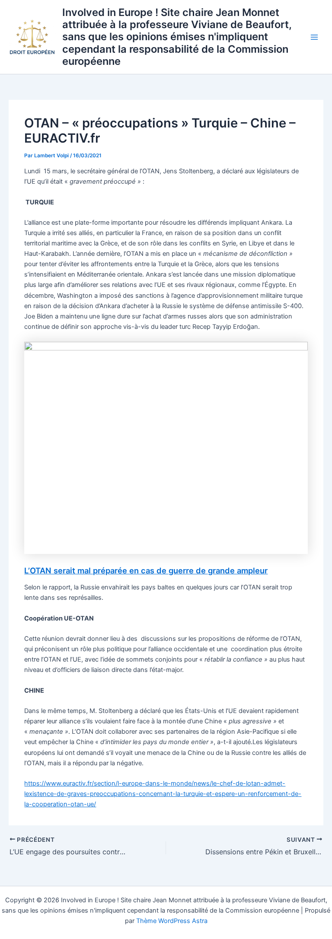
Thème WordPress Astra (172, 921)
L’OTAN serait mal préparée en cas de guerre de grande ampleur (146, 570)
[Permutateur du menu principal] (314, 37)
